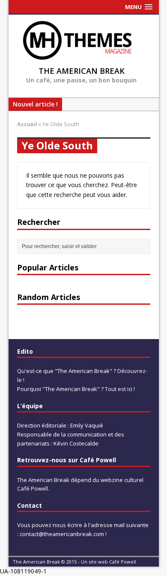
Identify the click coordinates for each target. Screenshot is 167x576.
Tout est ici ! (120, 389)
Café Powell (32, 488)
